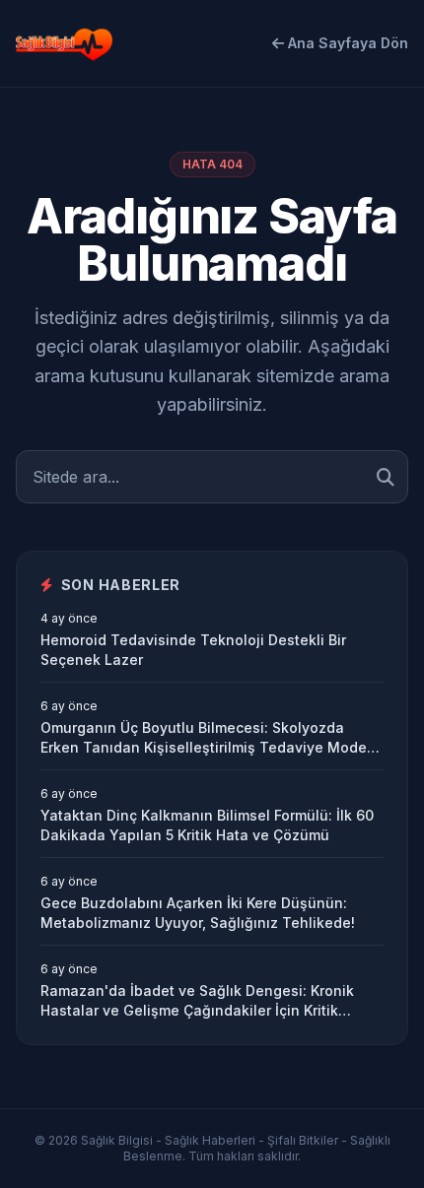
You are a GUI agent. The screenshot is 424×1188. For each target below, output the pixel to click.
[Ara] (385, 477)
